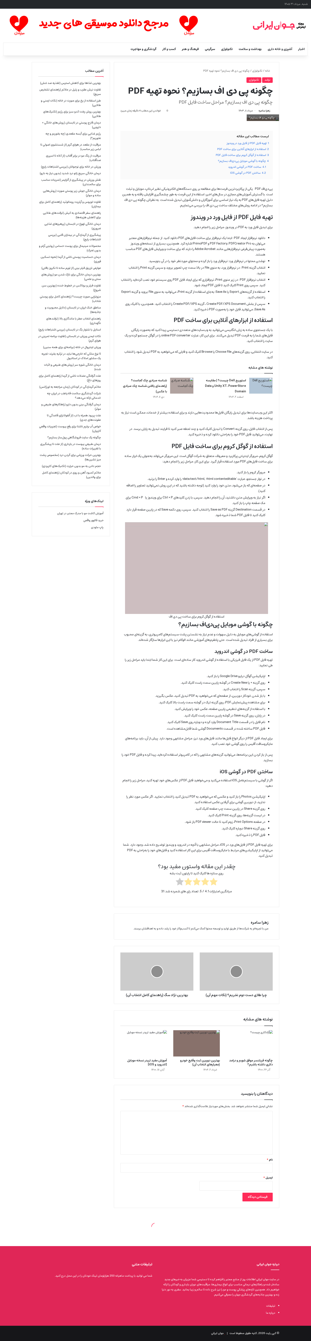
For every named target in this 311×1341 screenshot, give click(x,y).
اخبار (301, 49)
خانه (268, 70)
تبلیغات (270, 1306)
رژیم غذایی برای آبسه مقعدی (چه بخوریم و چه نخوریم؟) (73, 136)
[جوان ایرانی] (279, 25)
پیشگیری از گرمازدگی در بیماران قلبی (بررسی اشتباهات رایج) (74, 237)
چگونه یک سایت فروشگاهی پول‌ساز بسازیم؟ (74, 437)
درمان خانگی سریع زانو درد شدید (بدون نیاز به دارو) (70, 173)
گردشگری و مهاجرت (143, 49)
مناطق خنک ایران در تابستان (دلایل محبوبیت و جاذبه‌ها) (73, 310)
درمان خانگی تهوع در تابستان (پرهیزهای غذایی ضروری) (72, 226)
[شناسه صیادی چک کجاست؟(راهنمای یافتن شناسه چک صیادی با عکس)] (181, 386)
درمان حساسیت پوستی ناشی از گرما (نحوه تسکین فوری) (71, 259)
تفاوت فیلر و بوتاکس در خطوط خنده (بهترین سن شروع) (71, 288)
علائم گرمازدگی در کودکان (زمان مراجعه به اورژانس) (70, 386)
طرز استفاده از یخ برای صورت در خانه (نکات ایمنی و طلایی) (71, 103)
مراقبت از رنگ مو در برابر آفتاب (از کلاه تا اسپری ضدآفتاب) (73, 158)
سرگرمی (210, 49)
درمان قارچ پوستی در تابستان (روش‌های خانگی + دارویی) (71, 125)
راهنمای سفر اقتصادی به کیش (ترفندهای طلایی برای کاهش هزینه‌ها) (72, 215)
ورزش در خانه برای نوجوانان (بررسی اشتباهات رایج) (71, 166)
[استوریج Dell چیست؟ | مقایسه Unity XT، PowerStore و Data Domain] (260, 386)
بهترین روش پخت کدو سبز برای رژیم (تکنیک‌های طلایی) (72, 114)
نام (270, 1159)
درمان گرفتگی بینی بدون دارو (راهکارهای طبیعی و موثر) (71, 406)
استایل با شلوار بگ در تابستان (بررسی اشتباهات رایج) (70, 329)
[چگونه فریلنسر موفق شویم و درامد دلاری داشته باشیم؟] (249, 1043)
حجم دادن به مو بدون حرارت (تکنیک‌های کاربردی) (71, 466)
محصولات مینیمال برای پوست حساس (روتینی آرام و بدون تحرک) (70, 248)
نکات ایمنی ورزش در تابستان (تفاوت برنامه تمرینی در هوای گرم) (69, 338)
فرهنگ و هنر (190, 49)
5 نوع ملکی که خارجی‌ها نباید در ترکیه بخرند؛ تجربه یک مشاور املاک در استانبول (71, 356)
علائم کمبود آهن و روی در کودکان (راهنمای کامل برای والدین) (71, 475)
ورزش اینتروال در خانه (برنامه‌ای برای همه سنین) (72, 347)
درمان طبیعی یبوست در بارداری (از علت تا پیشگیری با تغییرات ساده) (70, 446)
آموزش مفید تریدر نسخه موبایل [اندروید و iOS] (147, 1062)
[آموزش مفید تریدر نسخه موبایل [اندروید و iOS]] (143, 1043)
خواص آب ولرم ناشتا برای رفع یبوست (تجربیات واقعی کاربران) (70, 428)
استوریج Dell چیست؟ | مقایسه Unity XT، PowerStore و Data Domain (225, 386)
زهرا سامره (264, 110)
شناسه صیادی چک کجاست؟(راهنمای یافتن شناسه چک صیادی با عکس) (145, 386)
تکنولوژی (227, 49)
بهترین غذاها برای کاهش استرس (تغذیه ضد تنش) (70, 83)
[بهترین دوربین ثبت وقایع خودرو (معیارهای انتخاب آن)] (196, 1043)
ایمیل (268, 1177)
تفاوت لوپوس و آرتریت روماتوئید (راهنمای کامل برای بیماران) (70, 204)
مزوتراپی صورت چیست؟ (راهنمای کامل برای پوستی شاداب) (70, 299)
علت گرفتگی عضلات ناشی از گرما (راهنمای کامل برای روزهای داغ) (70, 378)
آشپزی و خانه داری (280, 49)
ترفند (267, 80)
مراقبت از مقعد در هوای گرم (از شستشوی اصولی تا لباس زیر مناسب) (70, 147)
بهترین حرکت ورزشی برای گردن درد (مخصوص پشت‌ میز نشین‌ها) (70, 457)
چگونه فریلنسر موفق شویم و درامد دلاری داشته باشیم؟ (251, 1062)
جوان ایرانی (217, 1333)
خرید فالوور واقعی (93, 520)
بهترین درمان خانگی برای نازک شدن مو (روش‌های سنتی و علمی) (71, 277)
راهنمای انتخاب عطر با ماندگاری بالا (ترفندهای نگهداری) (73, 321)
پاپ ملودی (97, 527)
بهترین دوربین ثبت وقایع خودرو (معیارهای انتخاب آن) (200, 1062)
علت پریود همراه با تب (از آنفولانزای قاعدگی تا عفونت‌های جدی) (74, 417)
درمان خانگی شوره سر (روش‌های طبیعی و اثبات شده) (72, 367)
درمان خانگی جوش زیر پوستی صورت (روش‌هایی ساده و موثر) (72, 193)
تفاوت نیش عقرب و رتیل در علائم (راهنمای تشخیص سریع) (70, 92)
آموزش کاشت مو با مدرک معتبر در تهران (80, 513)
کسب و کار (169, 49)
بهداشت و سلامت (250, 49)
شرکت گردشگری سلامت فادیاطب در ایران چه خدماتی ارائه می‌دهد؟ (74, 395)
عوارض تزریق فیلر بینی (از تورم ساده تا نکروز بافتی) (71, 268)
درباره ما (270, 1312)
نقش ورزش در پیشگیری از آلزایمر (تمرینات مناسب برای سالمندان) (71, 182)
